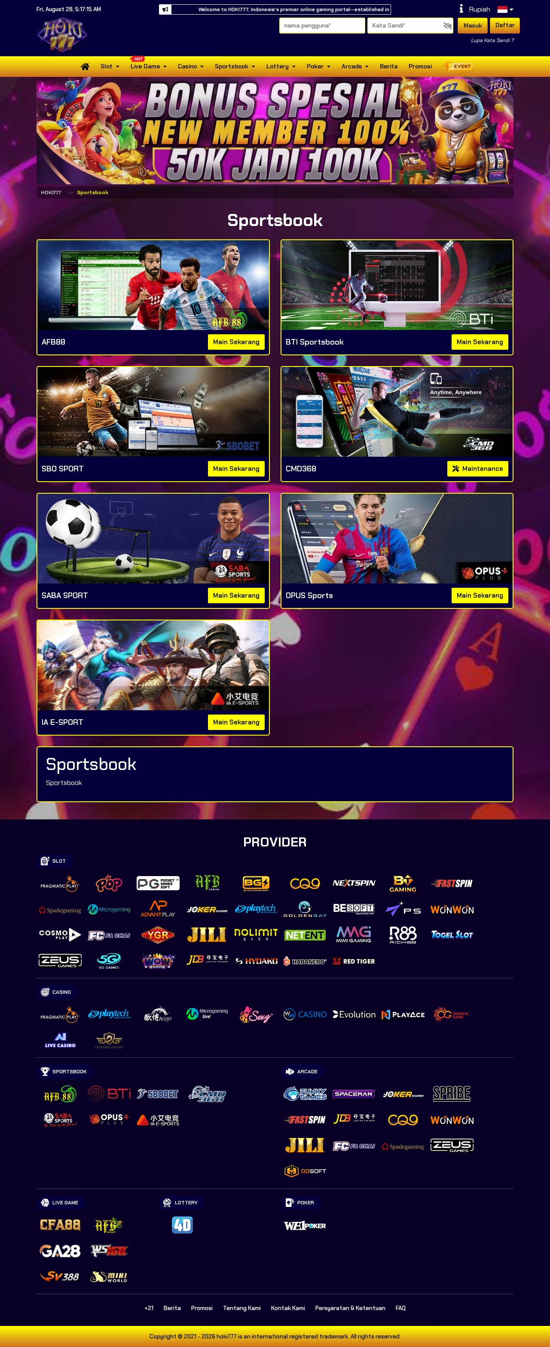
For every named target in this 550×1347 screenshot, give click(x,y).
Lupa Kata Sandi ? (492, 40)
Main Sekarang (236, 342)
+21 (148, 1308)
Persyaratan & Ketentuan (350, 1308)
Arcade (352, 66)
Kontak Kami (288, 1308)
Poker (315, 66)
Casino (187, 66)
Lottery (277, 66)
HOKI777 (51, 192)
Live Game (145, 66)
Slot (107, 66)
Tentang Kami (242, 1308)
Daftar (505, 25)
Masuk (473, 25)
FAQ (401, 1308)
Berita (388, 66)
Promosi (420, 66)
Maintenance (482, 468)
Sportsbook (231, 66)
